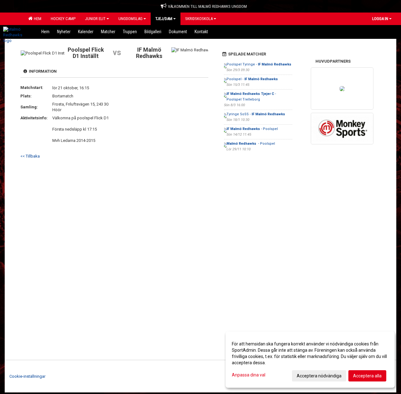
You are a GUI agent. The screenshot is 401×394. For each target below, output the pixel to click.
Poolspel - (252, 79)
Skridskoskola (199, 18)
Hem (36, 18)
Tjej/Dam (163, 18)
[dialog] (310, 359)
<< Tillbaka (30, 156)
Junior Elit (95, 18)
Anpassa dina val (248, 374)
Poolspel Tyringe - (259, 64)
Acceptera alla (367, 375)
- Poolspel (252, 129)
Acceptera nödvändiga (319, 375)
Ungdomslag (130, 18)
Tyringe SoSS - (256, 114)
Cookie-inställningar (27, 376)
